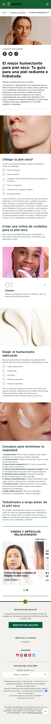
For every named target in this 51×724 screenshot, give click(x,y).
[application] (25, 675)
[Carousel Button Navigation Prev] (40, 284)
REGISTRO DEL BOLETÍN (25, 625)
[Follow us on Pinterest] (21, 655)
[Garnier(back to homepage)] (13, 4)
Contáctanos (25, 642)
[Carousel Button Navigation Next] (44, 284)
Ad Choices (15, 713)
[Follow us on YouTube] (30, 655)
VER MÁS (40, 539)
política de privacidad (36, 713)
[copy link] (16, 53)
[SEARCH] (47, 4)
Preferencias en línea (12, 681)
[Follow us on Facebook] (25, 655)
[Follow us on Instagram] (17, 655)
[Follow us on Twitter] (34, 655)
